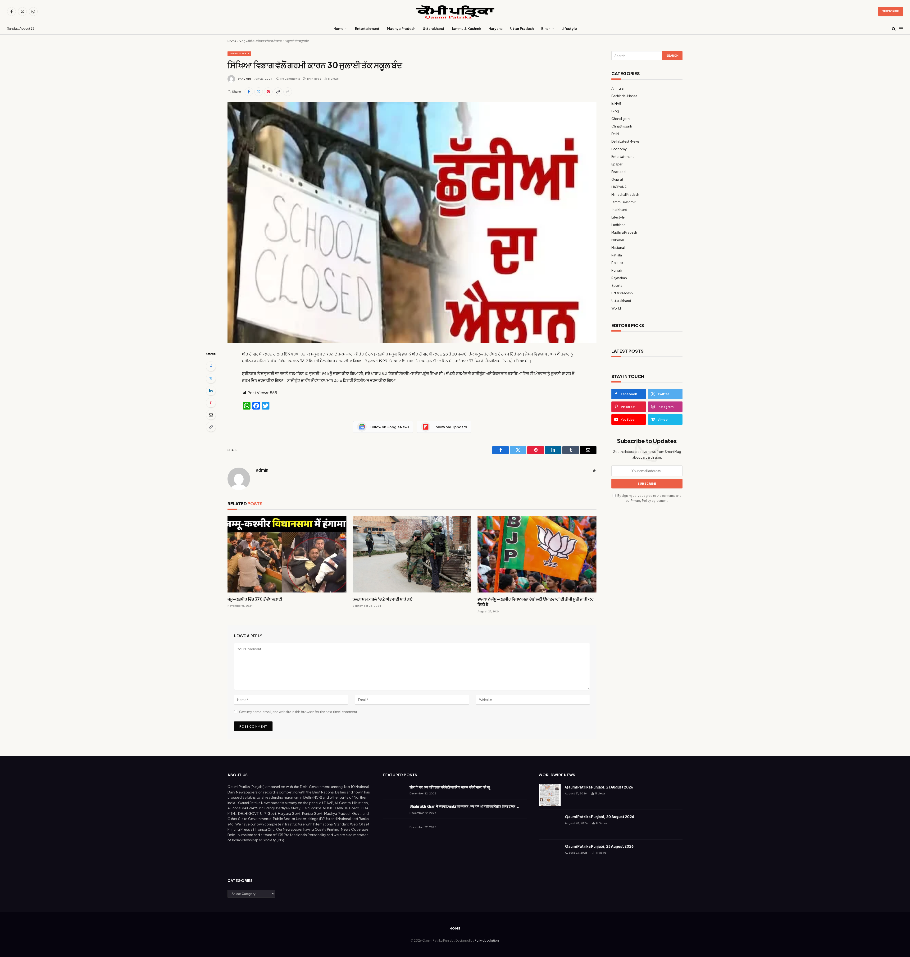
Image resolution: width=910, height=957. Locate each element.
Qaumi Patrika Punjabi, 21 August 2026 (599, 787)
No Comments (290, 78)
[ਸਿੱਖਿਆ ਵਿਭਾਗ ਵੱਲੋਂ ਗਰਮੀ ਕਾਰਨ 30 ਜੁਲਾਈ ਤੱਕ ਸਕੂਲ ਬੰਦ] (412, 222)
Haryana (496, 28)
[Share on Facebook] (249, 91)
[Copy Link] (278, 91)
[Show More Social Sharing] (287, 91)
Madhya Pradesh (401, 28)
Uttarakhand (433, 28)
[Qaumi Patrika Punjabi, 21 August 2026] (550, 795)
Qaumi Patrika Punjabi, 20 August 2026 (599, 816)
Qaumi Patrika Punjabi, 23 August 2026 (599, 846)
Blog (242, 41)
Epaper (617, 164)
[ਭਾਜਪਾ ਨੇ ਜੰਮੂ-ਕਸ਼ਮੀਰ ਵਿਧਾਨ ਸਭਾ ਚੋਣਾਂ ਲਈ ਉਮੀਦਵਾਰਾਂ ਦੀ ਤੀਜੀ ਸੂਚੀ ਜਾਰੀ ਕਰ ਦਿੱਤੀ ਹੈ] (537, 554)
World (616, 308)
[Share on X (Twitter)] (258, 91)
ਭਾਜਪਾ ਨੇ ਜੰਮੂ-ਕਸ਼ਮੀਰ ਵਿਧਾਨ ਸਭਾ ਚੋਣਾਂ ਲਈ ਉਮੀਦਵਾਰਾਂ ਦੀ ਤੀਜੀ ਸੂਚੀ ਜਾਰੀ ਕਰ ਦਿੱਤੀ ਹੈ (535, 601)
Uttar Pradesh (522, 28)
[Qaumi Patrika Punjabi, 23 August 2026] (550, 854)
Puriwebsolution (487, 940)
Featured (618, 171)
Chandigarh (620, 118)
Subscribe (890, 11)
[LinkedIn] (211, 390)
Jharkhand (619, 209)
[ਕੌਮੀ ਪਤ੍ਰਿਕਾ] (455, 11)
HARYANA (619, 187)
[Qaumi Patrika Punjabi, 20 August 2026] (550, 825)
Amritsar (618, 88)
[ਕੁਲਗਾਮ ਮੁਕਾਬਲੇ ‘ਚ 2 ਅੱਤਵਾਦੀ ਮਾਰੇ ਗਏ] (412, 554)
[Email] (211, 414)
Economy (619, 149)
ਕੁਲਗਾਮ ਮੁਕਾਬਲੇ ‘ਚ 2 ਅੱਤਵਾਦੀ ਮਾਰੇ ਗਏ (382, 599)
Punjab (616, 270)
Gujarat (617, 179)
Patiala (616, 255)
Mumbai (617, 240)
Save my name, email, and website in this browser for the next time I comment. (298, 712)
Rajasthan (619, 278)
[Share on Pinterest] (268, 91)
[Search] (893, 28)
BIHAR (616, 103)
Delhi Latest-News (625, 141)
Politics (617, 262)
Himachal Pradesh (625, 194)
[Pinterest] (211, 402)
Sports (616, 285)
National (618, 247)
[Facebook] (211, 366)
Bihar (545, 28)
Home (338, 28)
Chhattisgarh (621, 126)
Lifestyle (569, 28)
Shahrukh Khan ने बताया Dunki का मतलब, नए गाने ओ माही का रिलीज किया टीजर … (464, 806)
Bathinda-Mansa (624, 96)
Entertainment (367, 28)
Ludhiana (618, 225)
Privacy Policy (641, 500)
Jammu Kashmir (239, 53)
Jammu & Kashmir (466, 28)
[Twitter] (211, 378)
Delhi (615, 134)
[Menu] (901, 28)
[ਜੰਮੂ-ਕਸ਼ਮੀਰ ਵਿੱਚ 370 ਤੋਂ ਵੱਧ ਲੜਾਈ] (287, 554)
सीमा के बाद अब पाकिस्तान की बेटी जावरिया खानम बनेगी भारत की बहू (450, 787)
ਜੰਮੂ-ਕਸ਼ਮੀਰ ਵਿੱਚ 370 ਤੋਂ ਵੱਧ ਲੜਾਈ (255, 599)
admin (246, 78)
